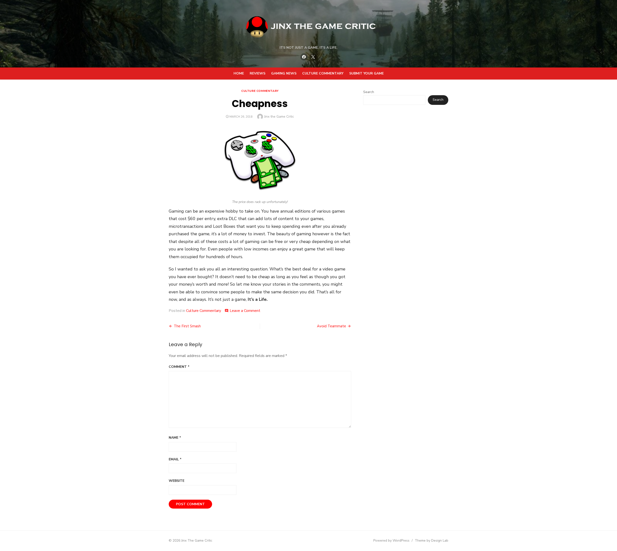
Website (176, 480)
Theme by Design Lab (431, 540)
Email (175, 459)
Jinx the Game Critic (279, 116)
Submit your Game (366, 73)
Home (239, 73)
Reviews (257, 73)
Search (368, 92)
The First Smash (187, 326)
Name (175, 437)
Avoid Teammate (331, 326)
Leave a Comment (245, 310)
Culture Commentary (322, 73)
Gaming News (283, 73)
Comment (179, 366)
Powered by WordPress (391, 540)
